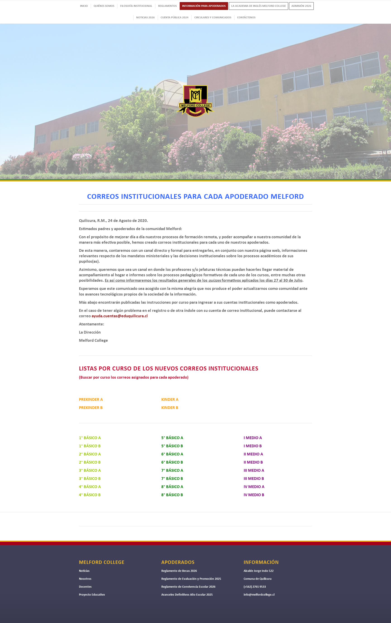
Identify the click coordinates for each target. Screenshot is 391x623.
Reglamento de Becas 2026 (179, 571)
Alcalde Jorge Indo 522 (259, 571)
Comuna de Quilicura (258, 579)
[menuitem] (83, 6)
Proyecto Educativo (92, 595)
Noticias (84, 571)
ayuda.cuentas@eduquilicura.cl (120, 316)
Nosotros (85, 579)
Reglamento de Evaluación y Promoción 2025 (191, 579)
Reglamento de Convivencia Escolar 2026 (188, 587)
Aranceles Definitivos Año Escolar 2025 (187, 595)
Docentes (85, 587)
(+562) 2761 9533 (255, 587)
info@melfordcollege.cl (259, 595)
